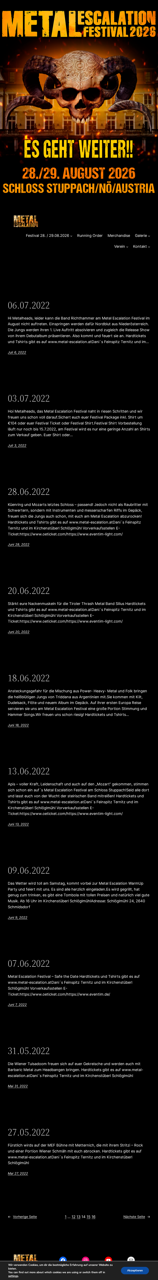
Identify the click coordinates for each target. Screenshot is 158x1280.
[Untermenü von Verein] (127, 246)
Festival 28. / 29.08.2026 (47, 235)
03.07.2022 (29, 398)
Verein (119, 246)
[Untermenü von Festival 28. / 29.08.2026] (71, 236)
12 (74, 1217)
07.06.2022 (29, 963)
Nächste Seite (136, 1217)
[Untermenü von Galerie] (149, 236)
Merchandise (119, 235)
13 (78, 1217)
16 (93, 1217)
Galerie (141, 235)
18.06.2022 (29, 677)
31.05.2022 (29, 1050)
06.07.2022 (29, 305)
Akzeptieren (135, 1270)
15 (89, 1217)
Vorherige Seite (22, 1217)
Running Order (90, 235)
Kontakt (140, 246)
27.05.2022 (29, 1132)
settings (13, 1276)
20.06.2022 (29, 590)
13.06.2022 (29, 770)
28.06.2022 (29, 491)
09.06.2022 (29, 870)
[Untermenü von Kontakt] (149, 246)
